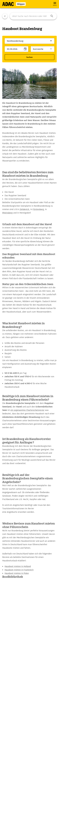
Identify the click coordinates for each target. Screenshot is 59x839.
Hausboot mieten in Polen (17, 573)
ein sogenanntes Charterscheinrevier (27, 410)
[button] (52, 16)
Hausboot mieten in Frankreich (19, 570)
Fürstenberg (38, 209)
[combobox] (33, 16)
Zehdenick (24, 209)
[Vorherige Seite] (4, 16)
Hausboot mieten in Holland (18, 566)
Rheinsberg (7, 212)
